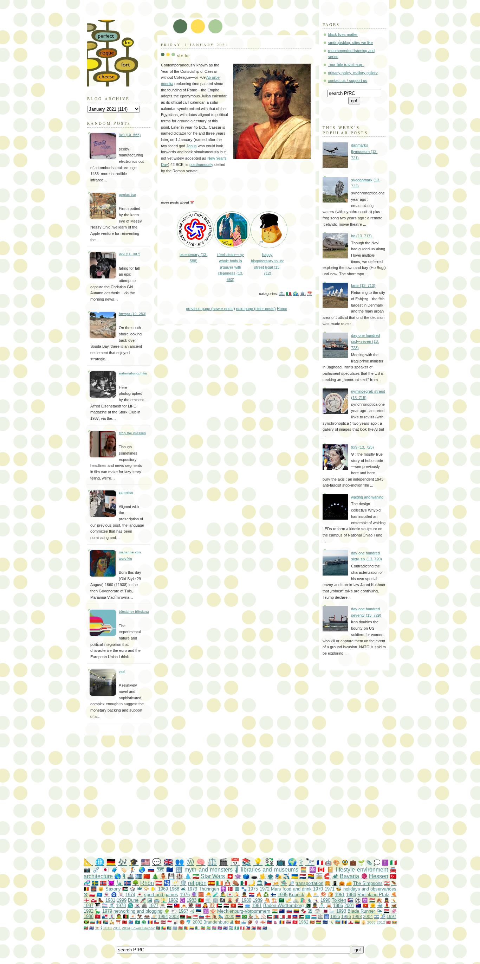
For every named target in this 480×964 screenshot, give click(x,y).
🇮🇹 (288, 293)
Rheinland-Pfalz (373, 894)
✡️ (365, 900)
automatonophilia (133, 373)
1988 (88, 916)
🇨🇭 (230, 876)
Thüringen (209, 889)
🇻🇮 (97, 928)
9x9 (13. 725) (362, 447)
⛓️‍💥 (96, 870)
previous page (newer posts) (210, 309)
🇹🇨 (91, 928)
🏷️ (123, 870)
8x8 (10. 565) (130, 135)
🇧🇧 (344, 922)
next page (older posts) (256, 309)
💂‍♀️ (386, 900)
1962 (304, 922)
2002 (197, 922)
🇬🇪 (207, 916)
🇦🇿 (337, 922)
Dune (133, 900)
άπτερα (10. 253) (132, 314)
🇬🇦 (208, 928)
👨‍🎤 (223, 894)
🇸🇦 (281, 900)
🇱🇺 (314, 916)
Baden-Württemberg (283, 905)
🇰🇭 (220, 928)
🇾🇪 (386, 911)
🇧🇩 (158, 928)
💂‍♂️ (244, 894)
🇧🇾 (180, 928)
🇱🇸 (231, 928)
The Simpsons (368, 883)
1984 (351, 894)
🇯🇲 (86, 922)
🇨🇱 (156, 922)
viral (122, 671)
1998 (357, 916)
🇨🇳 (146, 876)
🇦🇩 (150, 922)
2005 (371, 922)
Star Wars (213, 876)
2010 (107, 928)
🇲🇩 (99, 922)
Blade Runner (361, 911)
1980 (246, 900)
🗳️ (246, 876)
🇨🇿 (267, 883)
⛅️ (316, 894)
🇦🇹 (158, 883)
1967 (183, 911)
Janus (191, 146)
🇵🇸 (125, 889)
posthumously (201, 164)
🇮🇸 (127, 883)
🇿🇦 (105, 922)
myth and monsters (208, 870)
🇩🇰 (230, 889)
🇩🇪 (111, 862)
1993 (341, 911)
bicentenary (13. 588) (193, 257)
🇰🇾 (225, 928)
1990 (325, 900)
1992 (88, 911)
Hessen (378, 876)
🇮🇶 (240, 905)
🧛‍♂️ (205, 905)
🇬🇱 (94, 900)
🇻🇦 (153, 889)
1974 (130, 894)
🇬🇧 (168, 862)
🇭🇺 (372, 900)
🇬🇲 (214, 928)
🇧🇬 (92, 922)
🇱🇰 (312, 922)
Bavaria (349, 876)
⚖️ (281, 293)
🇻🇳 (365, 905)
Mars (276, 889)
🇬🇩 (394, 922)
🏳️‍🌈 (310, 876)
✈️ (286, 876)
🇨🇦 (321, 870)
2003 (174, 916)
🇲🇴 (137, 922)
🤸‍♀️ (316, 900)
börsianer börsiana (134, 611)
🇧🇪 (86, 889)
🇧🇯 (163, 928)
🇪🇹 (203, 928)
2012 (381, 922)
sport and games (161, 894)
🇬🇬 (263, 922)
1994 (163, 916)
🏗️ (274, 900)
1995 (335, 916)
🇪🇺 (169, 870)
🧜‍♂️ (164, 900)
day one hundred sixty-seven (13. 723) (365, 341)
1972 (265, 889)
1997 (391, 916)
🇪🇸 (211, 883)
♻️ (266, 894)
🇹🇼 (177, 905)
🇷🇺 (151, 870)
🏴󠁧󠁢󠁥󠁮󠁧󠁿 (86, 900)
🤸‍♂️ (331, 922)
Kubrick (296, 894)
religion (197, 883)
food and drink (297, 889)
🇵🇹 (201, 900)
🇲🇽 (243, 883)
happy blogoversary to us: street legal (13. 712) (267, 263)
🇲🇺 (318, 922)
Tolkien (339, 900)
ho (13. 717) (361, 236)
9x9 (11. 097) (129, 254)
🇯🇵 (105, 870)
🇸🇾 (170, 905)
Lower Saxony (143, 928)
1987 (88, 905)
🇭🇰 (233, 905)
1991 (257, 905)
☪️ (182, 900)
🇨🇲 (186, 928)
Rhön (147, 883)
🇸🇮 (201, 916)
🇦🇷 (376, 916)
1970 (318, 889)
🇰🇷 (137, 905)
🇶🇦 (324, 911)
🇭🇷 (251, 894)
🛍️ (303, 900)
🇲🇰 (237, 922)
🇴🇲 (189, 916)
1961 (340, 894)
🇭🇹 (295, 916)
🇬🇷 (138, 876)
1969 (163, 889)
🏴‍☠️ (222, 900)
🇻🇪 (296, 911)
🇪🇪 (198, 911)
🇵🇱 (92, 894)
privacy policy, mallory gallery (353, 73)
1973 (192, 889)
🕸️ (320, 916)
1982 (173, 900)
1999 (122, 900)
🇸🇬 (195, 916)
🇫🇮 (273, 894)
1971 (330, 889)
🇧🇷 (244, 916)
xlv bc (183, 55)
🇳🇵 (275, 922)
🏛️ (302, 293)
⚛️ (312, 870)
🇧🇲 (388, 922)
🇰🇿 (307, 916)
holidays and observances (370, 889)
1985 (282, 894)
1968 (174, 889)
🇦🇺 (358, 905)
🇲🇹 (282, 916)
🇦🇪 (219, 905)
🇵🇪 (242, 928)
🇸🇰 (289, 911)
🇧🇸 (169, 928)
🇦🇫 (126, 916)
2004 (368, 916)
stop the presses (132, 433)
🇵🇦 (105, 916)
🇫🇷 (320, 863)
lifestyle (345, 870)
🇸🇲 (243, 922)
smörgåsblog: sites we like (350, 42)
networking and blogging (137, 911)
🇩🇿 (197, 928)
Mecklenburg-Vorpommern (243, 911)
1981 (110, 900)
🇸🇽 (253, 928)
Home (282, 309)
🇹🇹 (259, 928)
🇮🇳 (275, 911)
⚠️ (309, 894)
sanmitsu (126, 492)
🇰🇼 (269, 916)
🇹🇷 (393, 876)
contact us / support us (347, 80)
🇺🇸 (145, 862)
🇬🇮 (350, 922)
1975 (253, 889)
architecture (98, 876)
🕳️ (254, 876)
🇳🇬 (236, 928)
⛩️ (118, 922)
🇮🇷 (196, 876)
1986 (338, 905)
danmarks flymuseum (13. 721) (364, 151)
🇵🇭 (248, 928)
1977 (153, 905)
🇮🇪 (219, 883)
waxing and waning (367, 497)
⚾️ (263, 916)
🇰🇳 (86, 928)
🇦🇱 (124, 922)
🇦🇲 (238, 916)
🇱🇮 (269, 922)
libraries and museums (269, 870)
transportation (309, 883)
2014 (126, 928)
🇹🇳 (295, 922)
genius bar (127, 195)
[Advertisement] (254, 797)
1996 (346, 916)
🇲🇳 (276, 916)
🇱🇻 (163, 922)
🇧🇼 (175, 928)
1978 (121, 905)
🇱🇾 (182, 916)
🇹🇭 (288, 922)
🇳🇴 (103, 883)
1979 (107, 911)
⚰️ (235, 883)
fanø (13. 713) (363, 285)
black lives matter (343, 34)
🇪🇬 (226, 905)
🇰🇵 (198, 905)
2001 (349, 905)
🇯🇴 (301, 916)
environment (372, 870)
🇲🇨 (169, 922)
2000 (229, 916)
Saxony (113, 889)
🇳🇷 (325, 922)
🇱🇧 (387, 883)
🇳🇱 (302, 876)
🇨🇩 (131, 922)
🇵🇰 (308, 905)
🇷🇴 (282, 922)
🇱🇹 (357, 922)
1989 (257, 900)
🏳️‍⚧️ (105, 905)
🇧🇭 (288, 916)
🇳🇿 (282, 911)
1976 (185, 894)
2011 (117, 928)
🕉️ (206, 911)
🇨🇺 (350, 900)
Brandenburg (216, 922)
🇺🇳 (99, 894)
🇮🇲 (97, 916)
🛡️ (183, 883)
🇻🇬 (264, 928)
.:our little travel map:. (346, 65)
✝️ (385, 863)
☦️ (223, 889)
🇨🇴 (191, 928)
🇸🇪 (95, 883)
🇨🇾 (133, 916)
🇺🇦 (294, 876)
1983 (191, 900)
